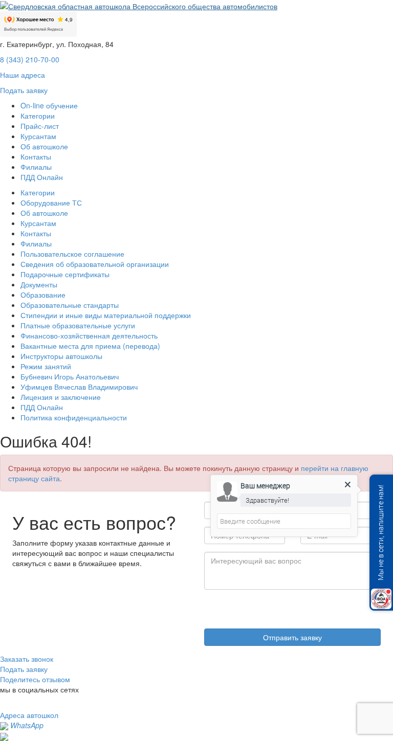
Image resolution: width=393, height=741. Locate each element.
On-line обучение (49, 105)
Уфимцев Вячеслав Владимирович (79, 386)
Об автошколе (44, 146)
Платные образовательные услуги (77, 325)
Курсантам (38, 136)
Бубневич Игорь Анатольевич (69, 376)
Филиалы (36, 167)
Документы (38, 284)
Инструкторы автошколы (61, 356)
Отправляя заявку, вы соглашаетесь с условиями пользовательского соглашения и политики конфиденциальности (287, 606)
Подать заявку (24, 90)
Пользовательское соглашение (72, 254)
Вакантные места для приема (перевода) (90, 346)
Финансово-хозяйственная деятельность (89, 335)
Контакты (35, 156)
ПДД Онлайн (41, 177)
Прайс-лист (39, 126)
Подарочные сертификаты (65, 274)
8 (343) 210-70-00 (29, 59)
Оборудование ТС (51, 202)
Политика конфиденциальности (73, 417)
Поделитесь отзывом (35, 679)
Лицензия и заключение (60, 397)
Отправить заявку (292, 637)
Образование (43, 294)
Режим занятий (45, 366)
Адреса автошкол (29, 715)
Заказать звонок (26, 659)
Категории (37, 115)
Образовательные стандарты (69, 305)
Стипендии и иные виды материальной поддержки (105, 315)
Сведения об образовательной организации (94, 264)
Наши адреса (22, 75)
